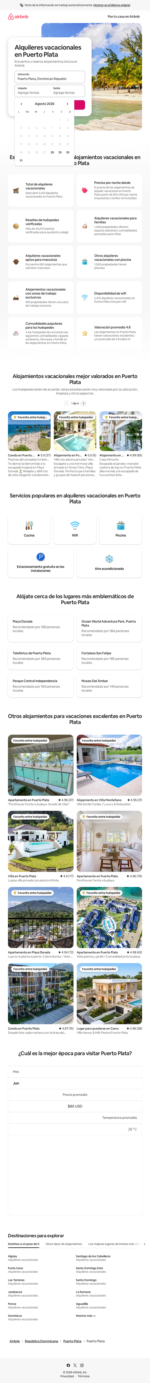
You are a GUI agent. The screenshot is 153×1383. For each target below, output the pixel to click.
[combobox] (50, 78)
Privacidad (67, 1376)
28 (52, 152)
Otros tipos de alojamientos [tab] (64, 1244)
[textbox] (32, 92)
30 (68, 152)
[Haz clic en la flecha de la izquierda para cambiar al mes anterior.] (21, 104)
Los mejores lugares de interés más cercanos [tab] (117, 1244)
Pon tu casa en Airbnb (124, 16)
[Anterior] (66, 403)
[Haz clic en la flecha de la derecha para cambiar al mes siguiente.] (67, 104)
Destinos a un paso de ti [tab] (23, 1244)
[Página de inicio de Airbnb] (18, 16)
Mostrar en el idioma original (111, 5)
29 (60, 152)
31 (21, 160)
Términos (84, 1376)
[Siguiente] (83, 403)
